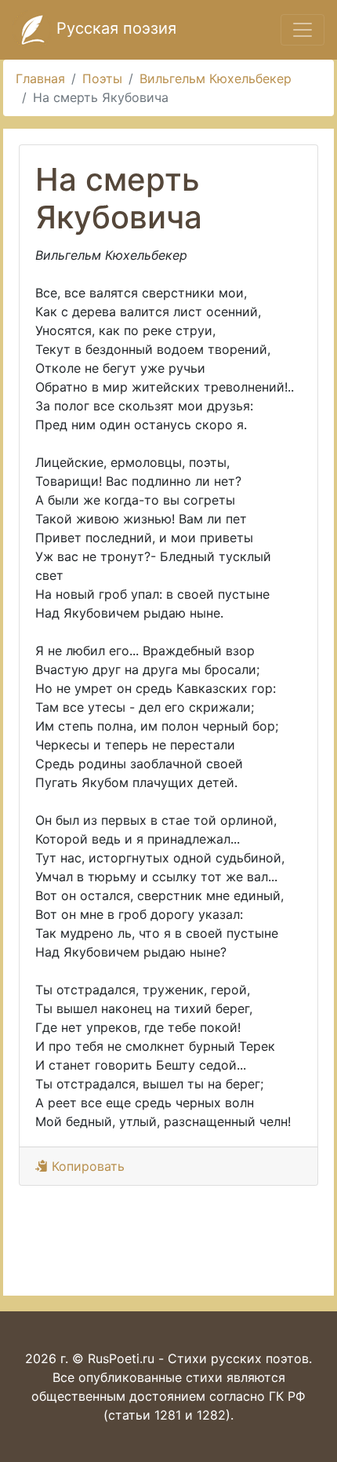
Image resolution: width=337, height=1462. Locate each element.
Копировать (86, 1166)
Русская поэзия (114, 28)
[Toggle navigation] (302, 30)
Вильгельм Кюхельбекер (216, 78)
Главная (40, 78)
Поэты (102, 78)
